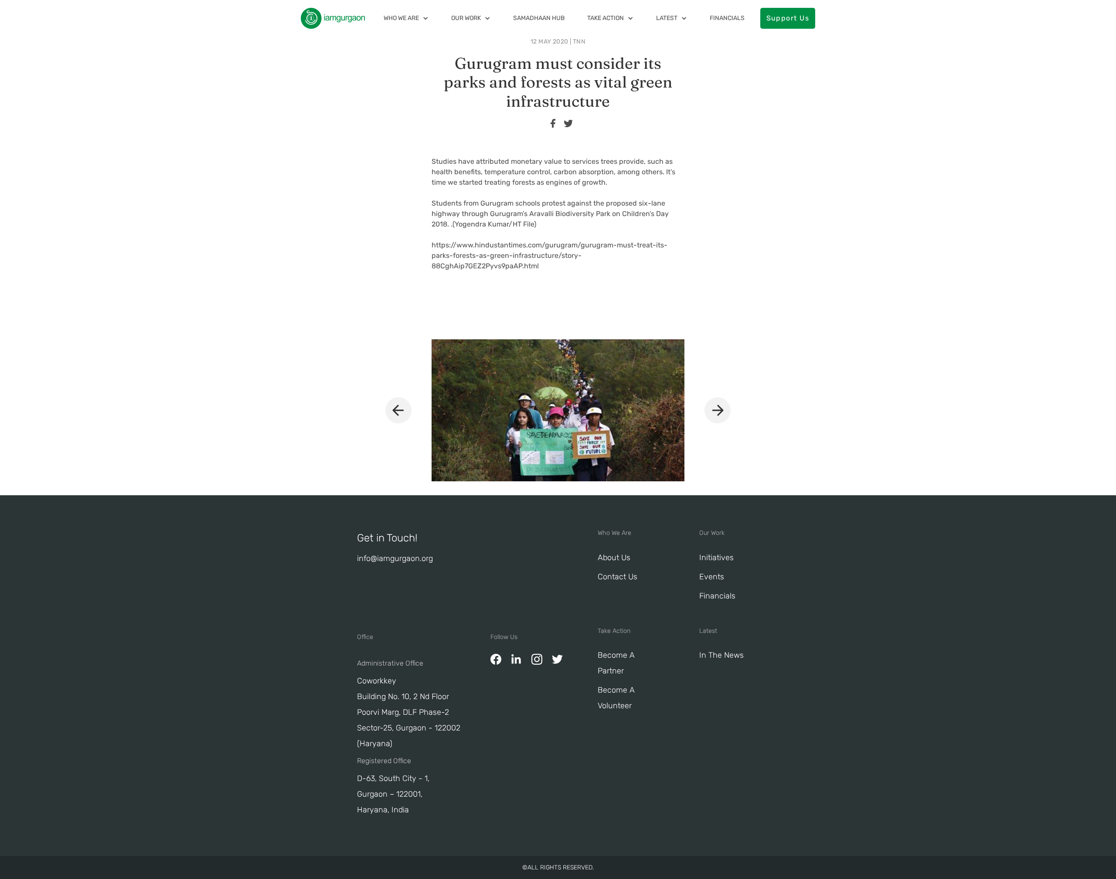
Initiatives (716, 557)
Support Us (787, 18)
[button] (406, 18)
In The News (721, 655)
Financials (727, 18)
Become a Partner (616, 663)
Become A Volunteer (616, 697)
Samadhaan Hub (539, 18)
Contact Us (617, 576)
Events (711, 576)
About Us (614, 557)
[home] (333, 18)
